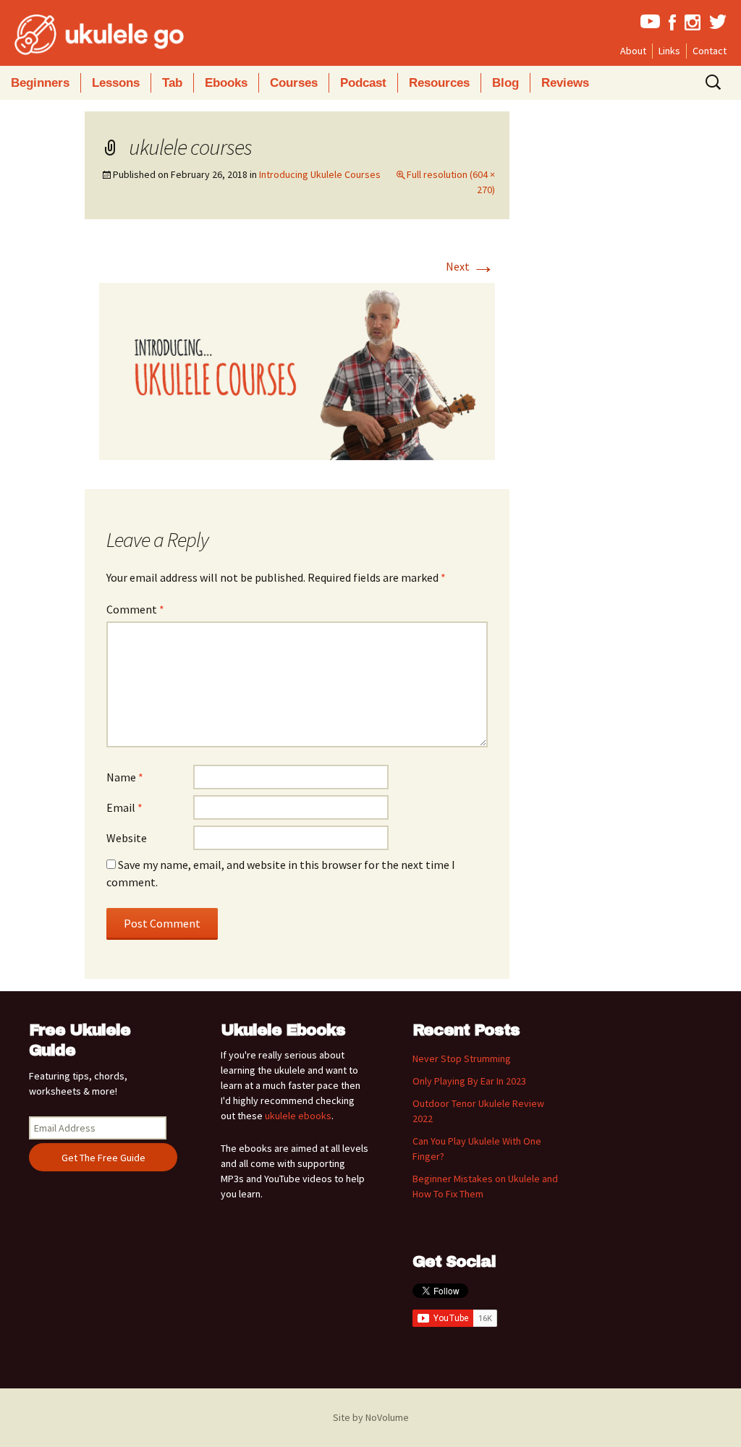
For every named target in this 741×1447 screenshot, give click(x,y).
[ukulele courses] (297, 370)
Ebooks (226, 83)
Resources (439, 83)
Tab (172, 83)
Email (124, 807)
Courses (294, 83)
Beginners (40, 83)
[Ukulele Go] (79, 34)
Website (126, 838)
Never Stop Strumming (461, 1058)
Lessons (116, 83)
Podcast (363, 83)
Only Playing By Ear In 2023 (469, 1080)
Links (669, 50)
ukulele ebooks (298, 1115)
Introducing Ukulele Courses (320, 174)
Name (124, 777)
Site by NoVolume (371, 1417)
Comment (135, 609)
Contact (710, 50)
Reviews (565, 83)
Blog (505, 83)
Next (470, 266)
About (633, 50)
